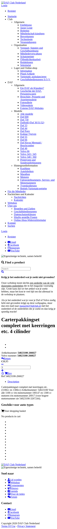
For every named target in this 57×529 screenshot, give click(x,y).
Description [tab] (13, 381)
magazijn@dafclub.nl (30, 306)
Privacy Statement (26, 526)
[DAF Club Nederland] (13, 2)
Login (4, 5)
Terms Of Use (8, 526)
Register (12, 11)
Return (7, 358)
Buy (10, 373)
